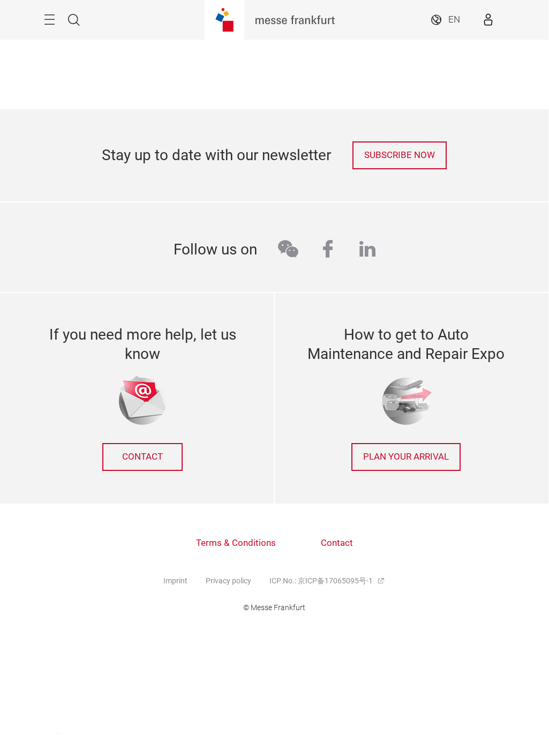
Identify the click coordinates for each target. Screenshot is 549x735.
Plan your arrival (406, 457)
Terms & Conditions (236, 543)
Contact (337, 543)
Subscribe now (399, 155)
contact (142, 457)
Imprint (175, 580)
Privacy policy (228, 580)
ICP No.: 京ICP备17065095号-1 (321, 580)
